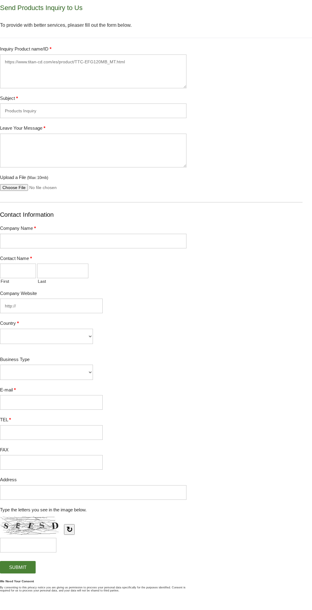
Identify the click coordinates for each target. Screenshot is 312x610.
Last (42, 281)
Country (9, 323)
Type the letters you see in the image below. (43, 509)
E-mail (8, 389)
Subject (9, 98)
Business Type (15, 359)
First (5, 281)
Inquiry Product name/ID (25, 48)
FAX (4, 449)
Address (8, 479)
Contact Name (16, 258)
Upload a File (24, 177)
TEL (5, 419)
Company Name (18, 228)
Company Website (18, 293)
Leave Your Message (22, 128)
